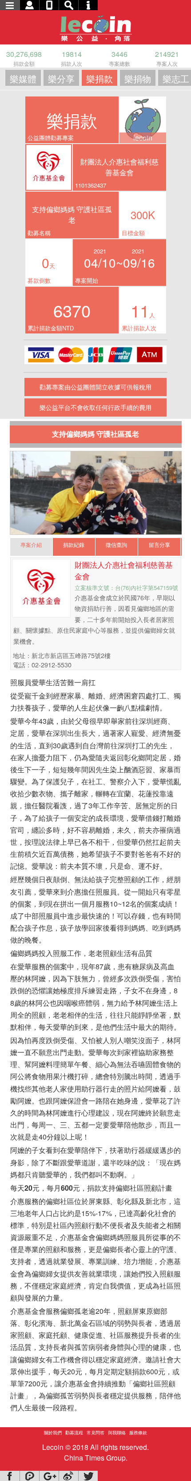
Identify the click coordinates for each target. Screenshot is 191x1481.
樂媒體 (23, 78)
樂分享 (61, 78)
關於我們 (53, 1432)
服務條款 (138, 1432)
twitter (88, 1476)
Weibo (68, 1476)
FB (10, 1476)
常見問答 (95, 1432)
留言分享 (159, 544)
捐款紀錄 (73, 544)
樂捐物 (137, 78)
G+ (49, 1476)
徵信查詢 (116, 544)
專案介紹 (31, 544)
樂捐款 (99, 78)
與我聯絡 (117, 1432)
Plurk (29, 1476)
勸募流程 (74, 1432)
